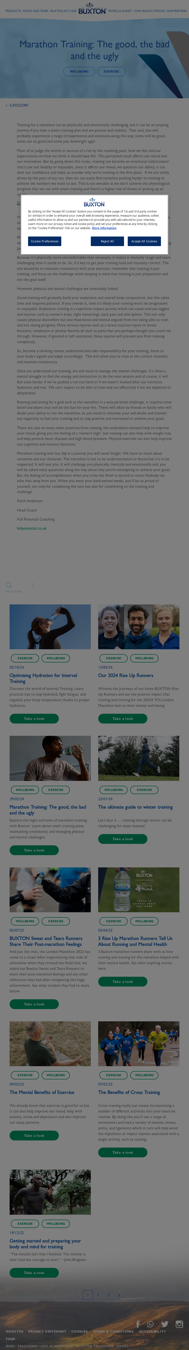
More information (104, 228)
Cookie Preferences (44, 241)
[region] (94, 225)
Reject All (107, 241)
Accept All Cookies (144, 241)
